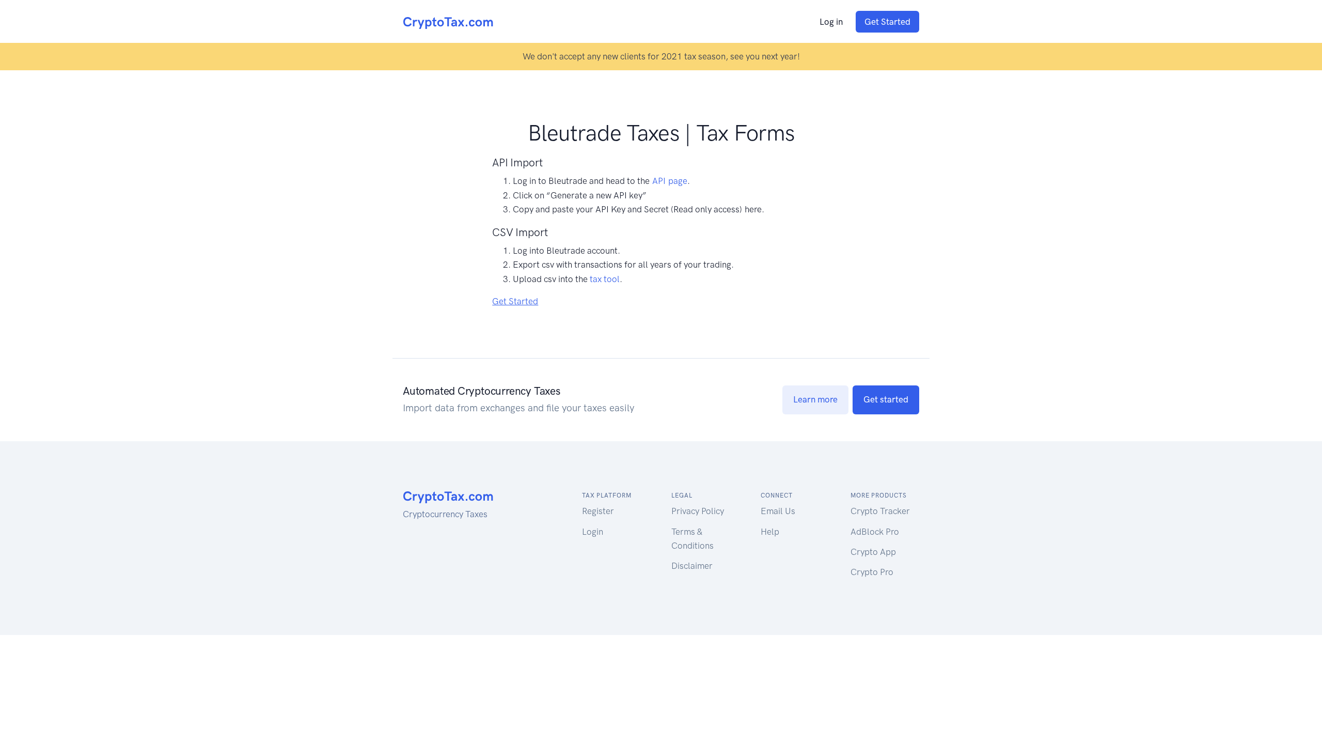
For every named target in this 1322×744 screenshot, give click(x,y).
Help (770, 531)
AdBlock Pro (875, 531)
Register (598, 511)
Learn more (815, 399)
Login (592, 531)
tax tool (605, 279)
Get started (885, 399)
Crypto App (873, 552)
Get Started (887, 22)
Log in (831, 22)
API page (669, 181)
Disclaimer (692, 566)
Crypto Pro (872, 572)
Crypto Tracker (880, 511)
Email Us (778, 511)
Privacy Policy (697, 511)
